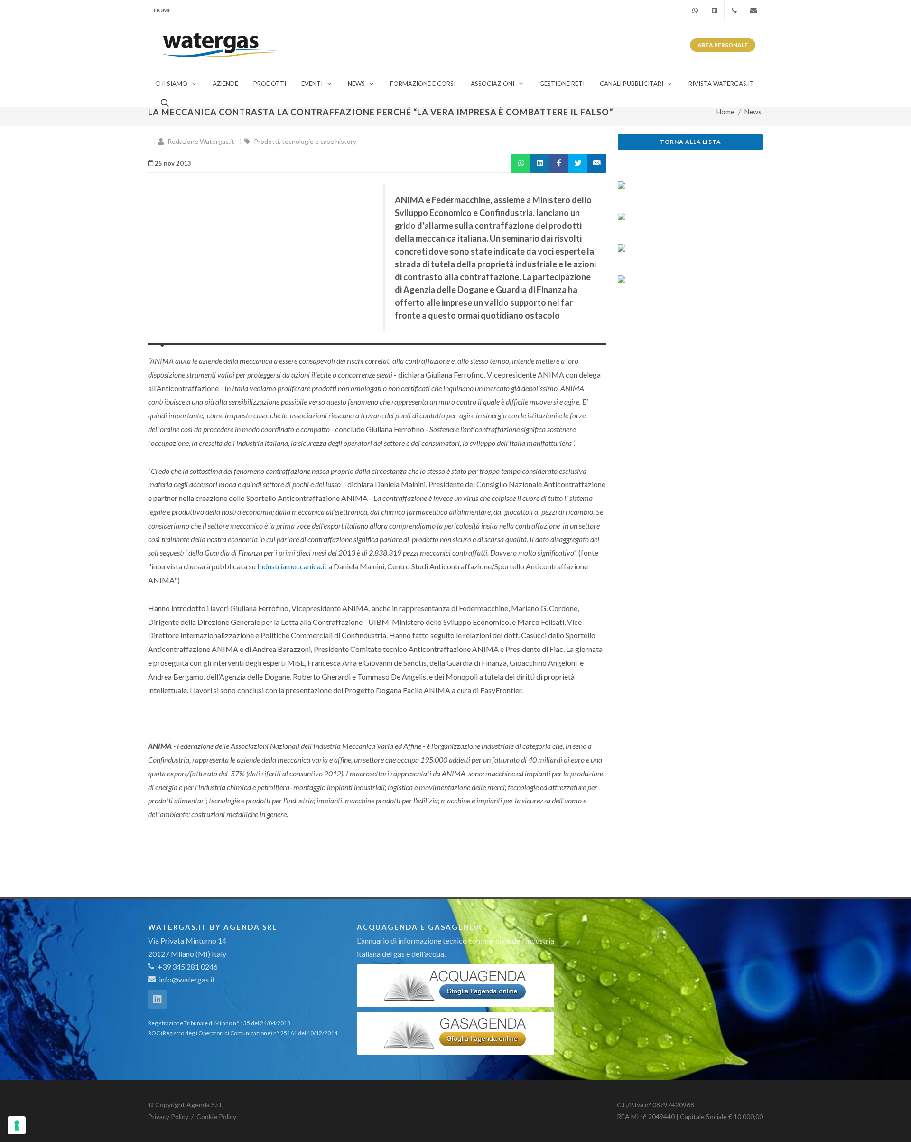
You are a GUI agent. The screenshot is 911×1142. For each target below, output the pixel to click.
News (753, 112)
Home (162, 10)
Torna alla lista (690, 141)
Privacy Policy (168, 1117)
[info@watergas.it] (753, 10)
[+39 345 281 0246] (734, 10)
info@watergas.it (187, 979)
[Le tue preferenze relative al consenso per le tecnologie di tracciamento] (17, 1125)
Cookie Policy (216, 1117)
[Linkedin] (714, 10)
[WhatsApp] (695, 10)
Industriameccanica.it (292, 566)
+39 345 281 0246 (187, 966)
